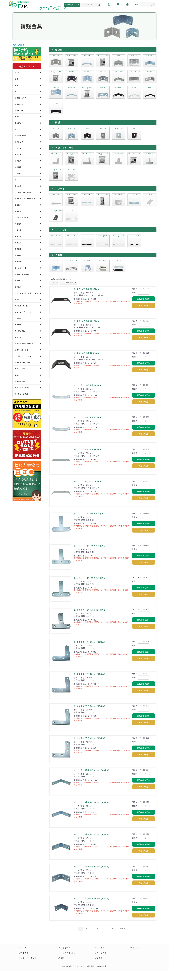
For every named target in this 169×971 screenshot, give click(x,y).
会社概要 (99, 957)
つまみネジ (19, 104)
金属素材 (18, 205)
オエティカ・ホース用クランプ (26, 293)
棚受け (17, 299)
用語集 (61, 957)
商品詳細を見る (143, 299)
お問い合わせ (101, 952)
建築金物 (18, 287)
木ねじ (17, 117)
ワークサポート (21, 268)
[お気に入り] (118, 4)
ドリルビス (19, 142)
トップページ (25, 947)
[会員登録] (108, 4)
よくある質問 (64, 947)
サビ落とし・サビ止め (23, 356)
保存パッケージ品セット (24, 343)
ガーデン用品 (20, 331)
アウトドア (19, 337)
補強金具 (21, 45)
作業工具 (18, 230)
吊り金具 (18, 161)
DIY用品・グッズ (21, 306)
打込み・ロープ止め (22, 362)
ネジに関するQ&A (66, 952)
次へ (114, 928)
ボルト (17, 79)
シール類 (18, 318)
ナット (17, 85)
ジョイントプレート (22, 217)
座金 (16, 91)
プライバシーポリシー (29, 957)
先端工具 (18, 236)
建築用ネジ (19, 280)
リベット (18, 148)
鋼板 (57, 122)
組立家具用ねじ (21, 136)
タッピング (19, 123)
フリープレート (63, 230)
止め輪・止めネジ (21, 98)
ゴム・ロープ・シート (23, 312)
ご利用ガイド (25, 952)
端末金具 (18, 186)
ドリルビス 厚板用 (22, 274)
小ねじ (17, 72)
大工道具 (18, 224)
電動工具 (18, 243)
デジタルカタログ (103, 947)
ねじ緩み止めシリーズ (23, 192)
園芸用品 (18, 255)
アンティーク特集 (21, 394)
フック (17, 375)
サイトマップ (136, 947)
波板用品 (18, 167)
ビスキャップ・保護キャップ (26, 199)
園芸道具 (18, 262)
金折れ (59, 49)
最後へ (122, 928)
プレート (60, 188)
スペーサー (19, 110)
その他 (59, 255)
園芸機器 (18, 249)
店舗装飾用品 (20, 381)
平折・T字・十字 (64, 147)
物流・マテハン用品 (22, 388)
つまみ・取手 (20, 369)
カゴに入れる (143, 305)
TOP (14, 45)
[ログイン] (127, 4)
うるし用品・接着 (21, 350)
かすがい (18, 173)
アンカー (18, 154)
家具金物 (18, 325)
